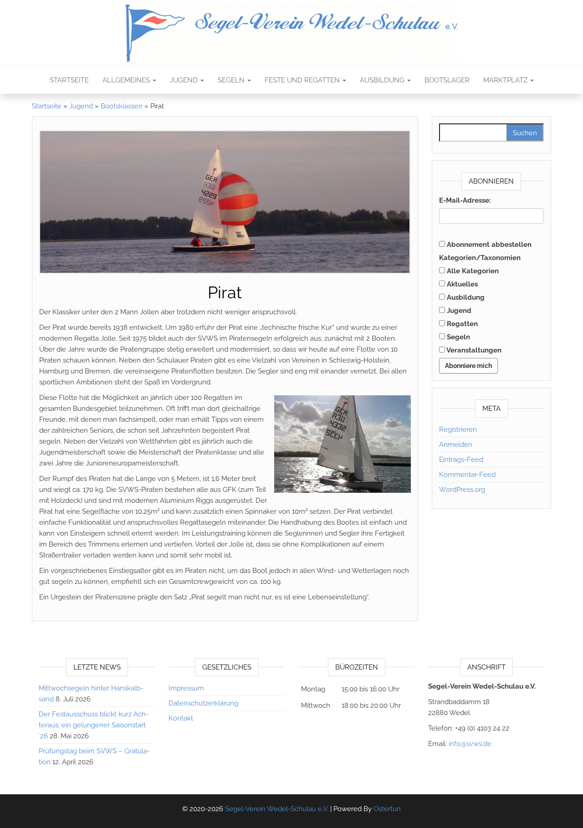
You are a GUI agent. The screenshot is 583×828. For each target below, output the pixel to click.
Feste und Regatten (303, 80)
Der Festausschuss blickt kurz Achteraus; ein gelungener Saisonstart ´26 (93, 725)
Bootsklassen (122, 106)
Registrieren (458, 429)
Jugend (184, 80)
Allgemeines (127, 80)
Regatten (461, 324)
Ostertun (387, 809)
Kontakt (181, 718)
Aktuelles (461, 284)
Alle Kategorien (472, 271)
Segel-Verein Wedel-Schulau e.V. (276, 809)
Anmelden (455, 444)
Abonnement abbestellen (488, 244)
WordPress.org (462, 490)
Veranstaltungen (473, 350)
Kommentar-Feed (467, 474)
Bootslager (447, 80)
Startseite (69, 80)
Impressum (186, 688)
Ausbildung (383, 80)
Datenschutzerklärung (203, 703)
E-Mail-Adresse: (465, 200)
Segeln (232, 80)
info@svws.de (470, 744)
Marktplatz (506, 80)
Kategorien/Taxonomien (480, 258)
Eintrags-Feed (461, 459)
